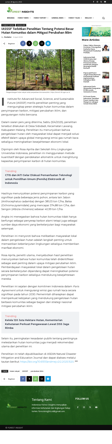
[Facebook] (93, 2)
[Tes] (16, 406)
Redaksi (7, 37)
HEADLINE (21, 25)
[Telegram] (48, 43)
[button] (103, 18)
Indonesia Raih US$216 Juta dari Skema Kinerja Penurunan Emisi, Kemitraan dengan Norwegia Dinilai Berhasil (90, 62)
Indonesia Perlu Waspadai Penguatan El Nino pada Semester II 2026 (91, 89)
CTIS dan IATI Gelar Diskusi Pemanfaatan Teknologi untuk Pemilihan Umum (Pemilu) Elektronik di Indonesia (38, 179)
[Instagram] (97, 2)
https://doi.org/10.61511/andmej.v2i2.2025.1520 (47, 361)
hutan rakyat (15, 371)
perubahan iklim (37, 371)
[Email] (42, 43)
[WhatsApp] (35, 43)
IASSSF (25, 371)
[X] (101, 2)
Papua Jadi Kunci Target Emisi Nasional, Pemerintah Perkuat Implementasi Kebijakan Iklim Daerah (92, 77)
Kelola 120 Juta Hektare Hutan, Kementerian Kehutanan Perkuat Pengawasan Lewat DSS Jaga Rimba (37, 324)
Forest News (8, 25)
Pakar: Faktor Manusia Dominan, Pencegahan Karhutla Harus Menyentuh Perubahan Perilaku (92, 49)
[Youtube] (105, 2)
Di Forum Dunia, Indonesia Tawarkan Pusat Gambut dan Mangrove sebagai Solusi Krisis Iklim (91, 100)
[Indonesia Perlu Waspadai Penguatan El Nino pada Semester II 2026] (105, 89)
